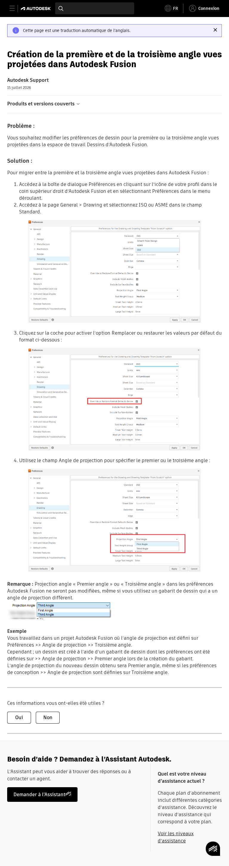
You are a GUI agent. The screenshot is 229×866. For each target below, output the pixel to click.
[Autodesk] (36, 8)
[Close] (215, 30)
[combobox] (94, 8)
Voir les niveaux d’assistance (176, 837)
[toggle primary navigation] (15, 8)
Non (47, 717)
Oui (19, 717)
